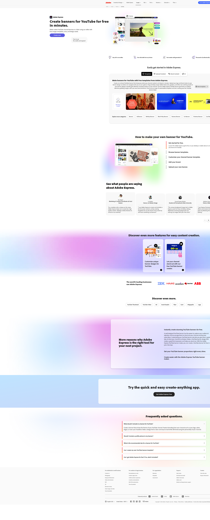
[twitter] (137, 501)
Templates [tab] (148, 74)
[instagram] (134, 501)
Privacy (175, 501)
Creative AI (107, 473)
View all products (108, 491)
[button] (153, 94)
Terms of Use (181, 501)
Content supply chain (133, 475)
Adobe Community (180, 477)
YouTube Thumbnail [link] (133, 304)
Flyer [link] (175, 304)
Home (107, 6)
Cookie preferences (188, 501)
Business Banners (176, 116)
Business (158, 2)
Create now (57, 35)
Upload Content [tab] (161, 74)
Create (137, 2)
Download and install (180, 475)
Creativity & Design (117, 2)
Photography (107, 475)
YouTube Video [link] (147, 304)
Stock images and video (110, 488)
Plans (174, 2)
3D (105, 484)
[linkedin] (139, 501)
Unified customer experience (134, 477)
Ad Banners (139, 116)
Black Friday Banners (163, 116)
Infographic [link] (191, 304)
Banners (131, 116)
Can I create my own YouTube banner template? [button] (139, 450)
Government (155, 477)
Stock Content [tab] (174, 74)
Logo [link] (199, 304)
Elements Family (108, 486)
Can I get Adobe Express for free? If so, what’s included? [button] (141, 457)
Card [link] (182, 304)
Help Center (178, 473)
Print (151, 2)
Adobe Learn (179, 480)
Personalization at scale (133, 473)
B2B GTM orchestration (133, 482)
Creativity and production (134, 480)
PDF (106, 482)
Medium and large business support (183, 482)
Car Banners (187, 116)
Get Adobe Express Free (164, 394)
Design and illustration (109, 477)
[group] (120, 203)
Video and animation (109, 480)
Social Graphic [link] (165, 304)
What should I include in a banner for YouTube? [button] (138, 424)
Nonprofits (155, 475)
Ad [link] (156, 304)
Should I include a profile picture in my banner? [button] (138, 436)
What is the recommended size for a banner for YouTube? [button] (141, 443)
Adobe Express (129, 2)
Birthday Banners (150, 116)
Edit (144, 2)
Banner (117, 6)
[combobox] (202, 86)
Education (166, 2)
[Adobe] (108, 2)
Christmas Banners (197, 116)
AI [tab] (185, 74)
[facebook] (131, 501)
